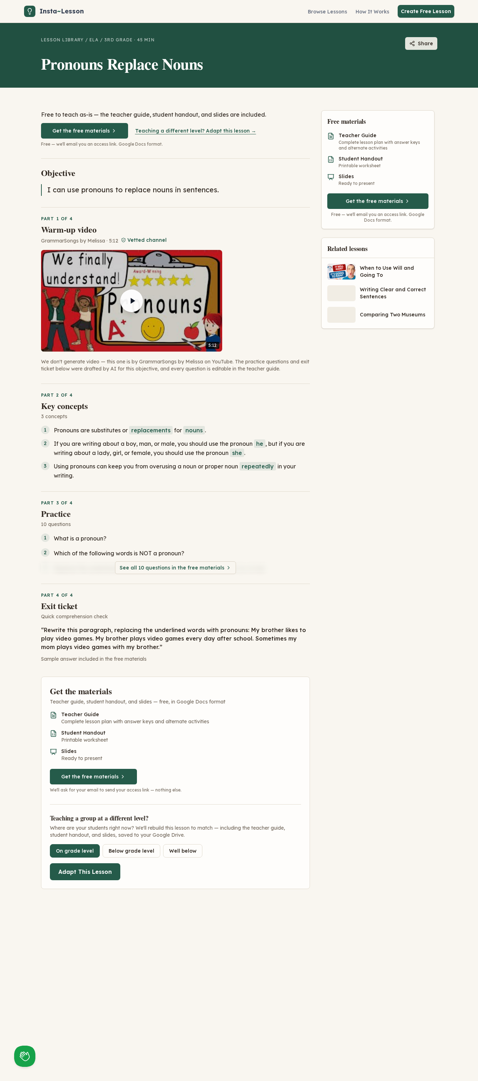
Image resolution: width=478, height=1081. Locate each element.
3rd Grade (118, 39)
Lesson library (62, 39)
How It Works (372, 11)
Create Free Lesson (426, 11)
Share (425, 43)
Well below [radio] (182, 851)
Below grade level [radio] (131, 851)
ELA (94, 39)
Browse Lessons (327, 11)
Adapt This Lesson (85, 871)
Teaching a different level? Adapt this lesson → (195, 131)
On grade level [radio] (75, 851)
